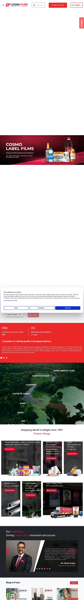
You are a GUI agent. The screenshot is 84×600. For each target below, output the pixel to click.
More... (74, 582)
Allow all (68, 308)
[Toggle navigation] (3, 5)
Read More (9, 449)
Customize (41, 308)
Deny (16, 308)
